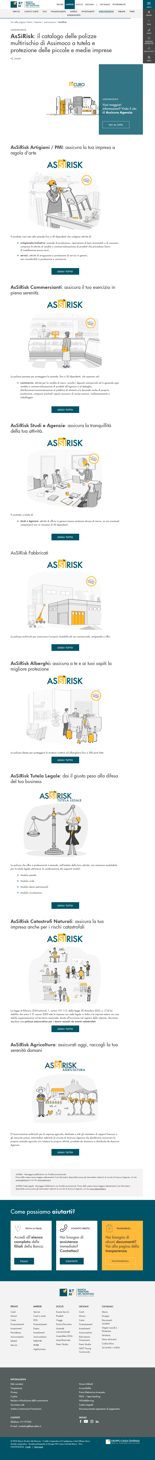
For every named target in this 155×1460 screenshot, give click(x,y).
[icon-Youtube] (86, 1421)
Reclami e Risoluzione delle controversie (29, 1400)
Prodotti (59, 1315)
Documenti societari (107, 1321)
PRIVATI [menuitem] (60, 4)
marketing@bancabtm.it (29, 1426)
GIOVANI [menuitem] (89, 4)
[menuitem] (16, 11)
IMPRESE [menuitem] (70, 4)
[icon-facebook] (80, 1421)
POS (35, 1320)
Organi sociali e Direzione (109, 1329)
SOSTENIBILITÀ (118, 4)
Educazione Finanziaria (84, 1338)
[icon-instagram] (91, 1421)
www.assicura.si (44, 1180)
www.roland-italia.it (98, 1188)
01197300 (25, 1421)
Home (29, 22)
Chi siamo (107, 1306)
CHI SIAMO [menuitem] (105, 4)
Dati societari (17, 1383)
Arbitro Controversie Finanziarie (37, 1408)
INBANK (37, 1340)
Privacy (14, 1392)
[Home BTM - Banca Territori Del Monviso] (25, 4)
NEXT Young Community (85, 1350)
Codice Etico (108, 1343)
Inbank (14, 1340)
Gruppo (105, 1315)
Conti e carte (39, 1315)
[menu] (91, 4)
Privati (14, 1306)
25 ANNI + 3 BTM (111, 1347)
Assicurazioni (50, 22)
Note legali (38, 1446)
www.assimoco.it (22, 1180)
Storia (104, 1311)
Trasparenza (16, 1388)
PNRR (36, 1344)
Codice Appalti (97, 1404)
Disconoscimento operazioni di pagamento (99, 1408)
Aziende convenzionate (63, 1330)
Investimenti (16, 1328)
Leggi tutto (65, 271)
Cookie (14, 1396)
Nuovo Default (97, 1383)
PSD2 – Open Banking (101, 1396)
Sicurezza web (17, 1404)
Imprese (37, 22)
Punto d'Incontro (64, 1324)
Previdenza (16, 1332)
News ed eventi (109, 1339)
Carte (13, 1320)
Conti (13, 1311)
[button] (149, 4)
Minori (14, 1315)
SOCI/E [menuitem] (79, 4)
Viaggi (59, 1320)
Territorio (106, 1335)
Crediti (28, 1446)
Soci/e (60, 1306)
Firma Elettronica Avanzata (103, 1392)
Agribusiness (39, 1349)
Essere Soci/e (62, 1311)
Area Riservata (63, 1339)
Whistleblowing (98, 1400)
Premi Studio (62, 1344)
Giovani (83, 1306)
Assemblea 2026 (64, 1335)
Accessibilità (85, 1388)
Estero (36, 1328)
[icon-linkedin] (97, 1421)
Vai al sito (119, 125)
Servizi (14, 1344)
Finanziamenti (17, 1324)
